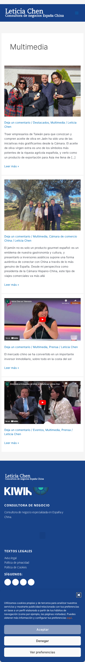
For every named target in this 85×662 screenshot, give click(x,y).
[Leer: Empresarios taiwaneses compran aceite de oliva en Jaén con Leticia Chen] (42, 90)
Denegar (42, 641)
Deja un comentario (17, 122)
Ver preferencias (42, 652)
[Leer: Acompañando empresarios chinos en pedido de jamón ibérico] (42, 204)
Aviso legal (10, 558)
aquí (69, 617)
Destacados (41, 122)
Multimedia (58, 122)
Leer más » (11, 166)
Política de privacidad (16, 562)
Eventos (38, 430)
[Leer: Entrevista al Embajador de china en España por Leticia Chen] (42, 402)
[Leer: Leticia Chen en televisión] (42, 319)
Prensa (53, 347)
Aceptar (43, 629)
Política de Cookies (15, 567)
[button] (79, 595)
